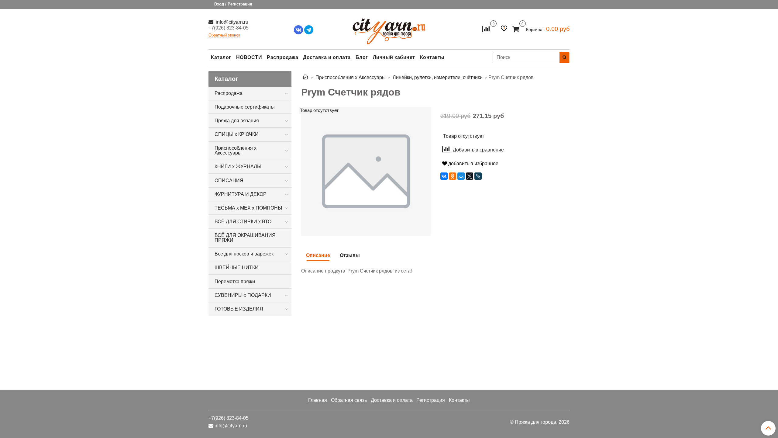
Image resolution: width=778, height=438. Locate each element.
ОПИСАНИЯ (229, 180)
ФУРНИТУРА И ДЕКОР (241, 194)
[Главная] (305, 77)
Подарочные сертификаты (245, 106)
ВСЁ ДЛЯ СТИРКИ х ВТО (243, 221)
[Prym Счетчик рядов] (366, 171)
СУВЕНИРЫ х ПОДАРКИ (243, 295)
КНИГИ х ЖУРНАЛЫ (238, 166)
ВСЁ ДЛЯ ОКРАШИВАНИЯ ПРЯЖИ (245, 238)
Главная (317, 400)
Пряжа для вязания (237, 120)
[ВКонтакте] (444, 176)
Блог (362, 57)
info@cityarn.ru (231, 22)
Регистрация (430, 400)
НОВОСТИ (249, 57)
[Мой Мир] (461, 176)
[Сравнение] (486, 28)
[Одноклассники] (452, 176)
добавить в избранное (472, 163)
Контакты (432, 57)
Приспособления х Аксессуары (235, 150)
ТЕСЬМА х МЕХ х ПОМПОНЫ (248, 207)
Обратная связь (349, 400)
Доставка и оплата (327, 57)
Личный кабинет (394, 57)
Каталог (221, 57)
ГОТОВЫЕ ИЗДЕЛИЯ (239, 308)
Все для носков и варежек (244, 253)
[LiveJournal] (478, 176)
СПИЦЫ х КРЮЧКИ (237, 134)
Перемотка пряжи (235, 281)
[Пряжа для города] (389, 27)
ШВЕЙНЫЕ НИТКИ (237, 267)
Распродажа (282, 57)
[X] (469, 176)
